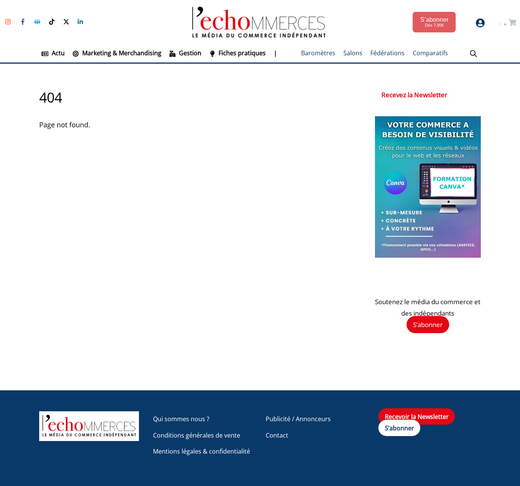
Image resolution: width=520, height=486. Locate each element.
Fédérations (387, 53)
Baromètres (318, 53)
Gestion (189, 53)
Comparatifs (430, 53)
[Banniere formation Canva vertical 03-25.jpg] (428, 255)
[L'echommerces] (89, 437)
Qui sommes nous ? (181, 419)
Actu (57, 53)
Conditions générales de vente (196, 435)
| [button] (275, 53)
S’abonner (428, 324)
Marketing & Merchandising (121, 53)
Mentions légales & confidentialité (201, 451)
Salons (352, 53)
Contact (277, 435)
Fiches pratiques (241, 53)
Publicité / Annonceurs (298, 419)
